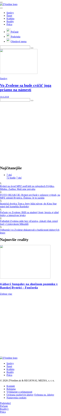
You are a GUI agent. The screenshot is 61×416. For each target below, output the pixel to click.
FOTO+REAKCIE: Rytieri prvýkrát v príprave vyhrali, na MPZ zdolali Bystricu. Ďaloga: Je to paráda (30, 196)
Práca (9, 24)
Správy (10, 12)
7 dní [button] (9, 174)
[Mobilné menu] (1, 2)
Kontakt (11, 386)
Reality (10, 21)
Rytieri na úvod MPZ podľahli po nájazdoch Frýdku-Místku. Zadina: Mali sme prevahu (27, 187)
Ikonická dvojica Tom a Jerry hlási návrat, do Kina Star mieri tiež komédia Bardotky (28, 205)
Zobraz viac (6, 293)
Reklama (11, 389)
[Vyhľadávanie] (32, 48)
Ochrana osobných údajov (20, 394)
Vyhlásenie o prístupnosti (19, 391)
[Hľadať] (1, 8)
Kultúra (10, 18)
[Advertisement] (30, 132)
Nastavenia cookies (16, 397)
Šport (9, 15)
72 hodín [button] (11, 177)
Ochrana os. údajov (44, 394)
